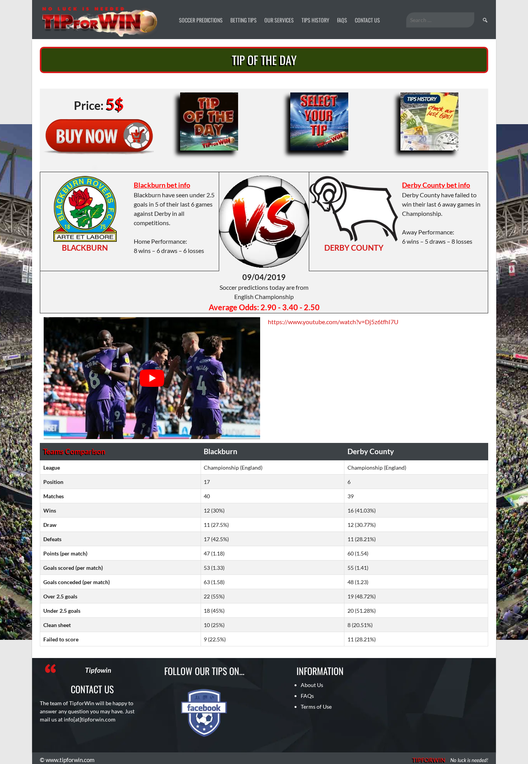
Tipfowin (98, 670)
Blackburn (85, 247)
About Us (312, 685)
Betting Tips (243, 20)
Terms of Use (316, 706)
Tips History (315, 20)
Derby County (353, 247)
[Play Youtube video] (152, 378)
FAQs (342, 20)
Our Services (279, 20)
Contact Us (367, 20)
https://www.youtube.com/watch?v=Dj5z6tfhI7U (333, 321)
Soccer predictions (201, 20)
